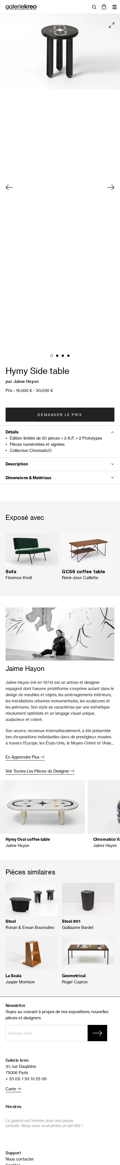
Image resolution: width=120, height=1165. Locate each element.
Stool (11, 921)
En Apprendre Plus (23, 757)
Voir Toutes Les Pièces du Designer (38, 771)
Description (17, 464)
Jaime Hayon (26, 381)
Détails (12, 432)
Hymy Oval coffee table (28, 839)
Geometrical (74, 975)
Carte (11, 1088)
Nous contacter (20, 1159)
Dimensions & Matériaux (29, 477)
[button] (104, 7)
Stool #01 (71, 921)
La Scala (14, 975)
